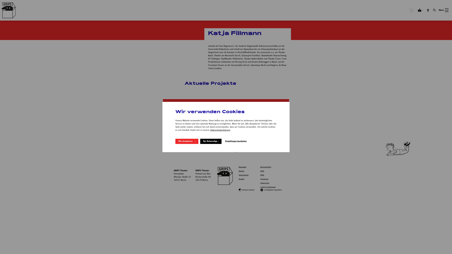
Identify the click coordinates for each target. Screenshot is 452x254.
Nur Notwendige (210, 141)
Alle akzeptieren (185, 141)
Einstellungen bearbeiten (236, 141)
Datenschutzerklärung (220, 130)
